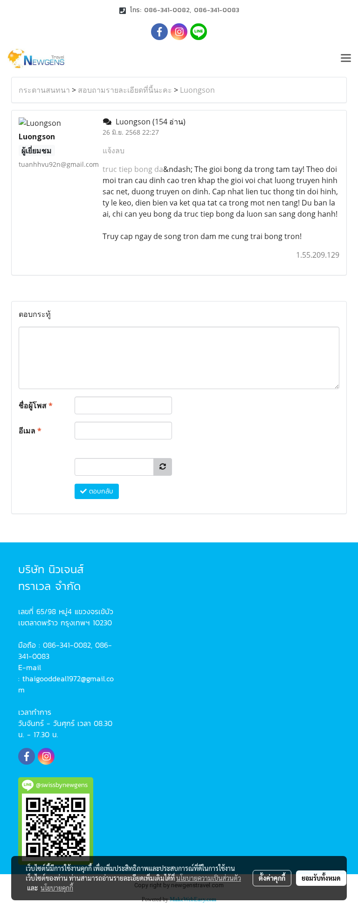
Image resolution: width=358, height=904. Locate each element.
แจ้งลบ (113, 150)
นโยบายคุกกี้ (57, 887)
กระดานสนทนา (44, 90)
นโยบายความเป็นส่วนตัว (208, 878)
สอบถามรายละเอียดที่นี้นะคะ (125, 90)
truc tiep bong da (133, 169)
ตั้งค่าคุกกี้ (272, 878)
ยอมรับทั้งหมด (321, 878)
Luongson (197, 90)
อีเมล (30, 430)
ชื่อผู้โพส (36, 405)
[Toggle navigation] (346, 58)
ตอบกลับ (100, 491)
